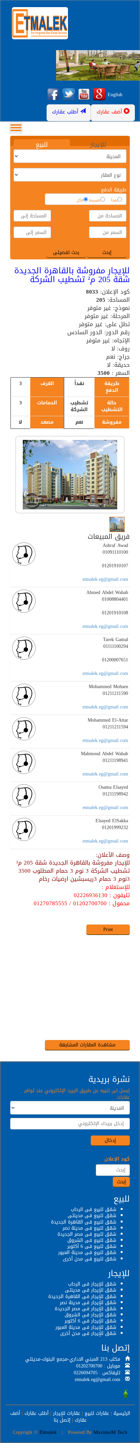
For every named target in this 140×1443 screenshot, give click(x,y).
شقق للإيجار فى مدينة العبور (85, 1327)
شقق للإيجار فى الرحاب (92, 1284)
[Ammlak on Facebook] (53, 94)
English (115, 94)
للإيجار (98, 144)
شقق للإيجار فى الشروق (90, 1314)
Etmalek (48, 1432)
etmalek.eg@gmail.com (105, 579)
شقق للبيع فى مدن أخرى (89, 1259)
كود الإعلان (117, 1159)
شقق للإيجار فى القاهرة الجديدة (82, 1296)
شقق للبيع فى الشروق (91, 1240)
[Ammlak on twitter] (68, 94)
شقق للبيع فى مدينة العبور (87, 1252)
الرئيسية (121, 1413)
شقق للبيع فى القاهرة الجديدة (83, 1222)
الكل (80, 200)
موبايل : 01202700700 (98, 1366)
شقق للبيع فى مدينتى (92, 1215)
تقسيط (95, 200)
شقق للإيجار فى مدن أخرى (88, 1333)
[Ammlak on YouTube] (84, 94)
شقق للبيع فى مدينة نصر (89, 1228)
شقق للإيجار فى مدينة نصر (88, 1302)
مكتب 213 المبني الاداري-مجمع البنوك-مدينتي (72, 1359)
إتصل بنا (62, 1420)
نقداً (114, 200)
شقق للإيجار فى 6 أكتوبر (90, 1320)
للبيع (42, 144)
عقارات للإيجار (66, 1413)
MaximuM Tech (110, 1432)
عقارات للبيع (97, 1413)
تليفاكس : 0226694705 (97, 1372)
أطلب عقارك (36, 1413)
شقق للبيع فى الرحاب (93, 1209)
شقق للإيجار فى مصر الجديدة (85, 1308)
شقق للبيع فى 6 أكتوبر (91, 1246)
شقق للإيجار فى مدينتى (90, 1290)
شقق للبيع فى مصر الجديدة (86, 1234)
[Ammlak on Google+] (99, 94)
